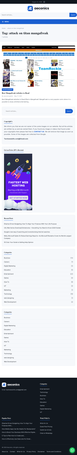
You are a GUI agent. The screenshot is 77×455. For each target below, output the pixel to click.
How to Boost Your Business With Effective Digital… (19, 432)
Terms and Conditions (54, 451)
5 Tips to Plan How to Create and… (13, 436)
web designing (9, 298)
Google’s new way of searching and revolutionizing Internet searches (27, 232)
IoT (5, 286)
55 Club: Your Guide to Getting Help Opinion (18, 242)
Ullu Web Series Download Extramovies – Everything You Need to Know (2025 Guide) (32, 228)
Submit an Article (45, 430)
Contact (12, 451)
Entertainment (7, 89)
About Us (5, 451)
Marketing (7, 290)
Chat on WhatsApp (46, 433)
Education (7, 270)
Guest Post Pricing (46, 426)
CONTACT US (39, 132)
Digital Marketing (9, 266)
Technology (8, 294)
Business (7, 258)
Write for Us (44, 423)
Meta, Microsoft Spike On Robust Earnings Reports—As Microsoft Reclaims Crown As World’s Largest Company (37, 237)
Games (6, 278)
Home (3, 28)
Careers (6, 262)
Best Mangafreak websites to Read (15, 93)
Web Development (10, 302)
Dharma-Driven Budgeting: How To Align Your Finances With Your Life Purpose (30, 224)
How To (6, 282)
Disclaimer (41, 451)
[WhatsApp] (44, 2)
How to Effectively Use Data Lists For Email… (16, 439)
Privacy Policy (31, 451)
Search (73, 15)
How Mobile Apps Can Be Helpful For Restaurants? (18, 429)
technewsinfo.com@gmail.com (16, 390)
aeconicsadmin (8, 96)
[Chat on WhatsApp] (72, 450)
